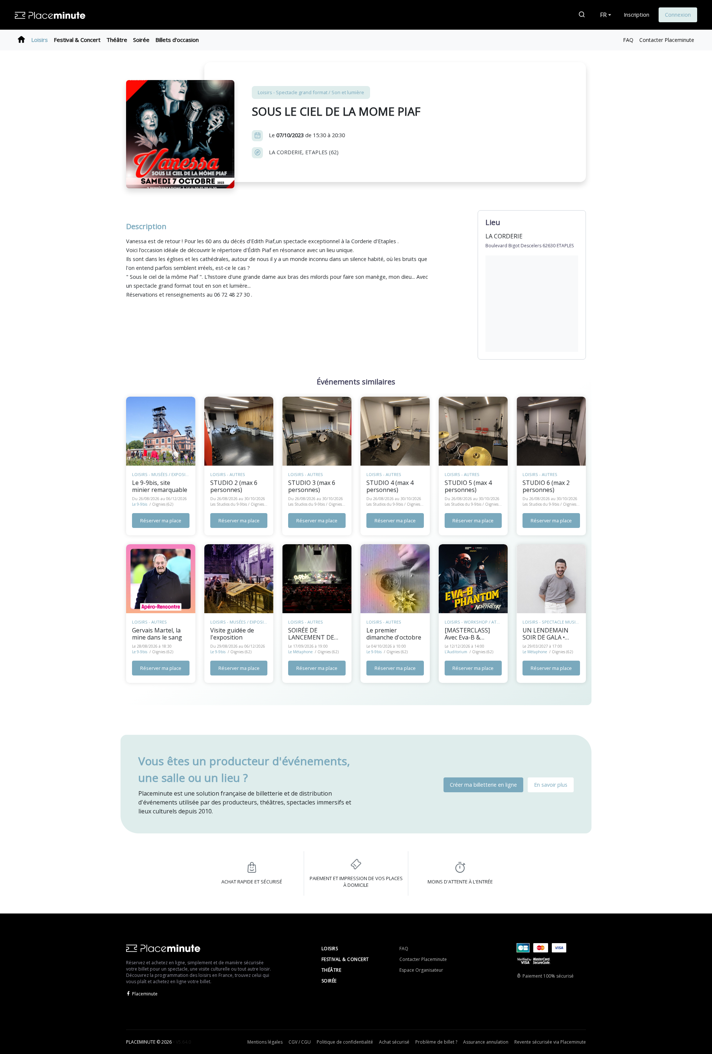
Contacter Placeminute (666, 39)
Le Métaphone (300, 651)
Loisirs (39, 39)
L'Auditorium (456, 651)
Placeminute (145, 994)
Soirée (141, 39)
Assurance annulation (485, 1042)
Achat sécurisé (394, 1042)
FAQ (628, 39)
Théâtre (116, 39)
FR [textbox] (603, 15)
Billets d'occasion (177, 39)
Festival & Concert (77, 39)
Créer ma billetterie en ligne (483, 784)
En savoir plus (550, 784)
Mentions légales (265, 1042)
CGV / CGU (300, 1042)
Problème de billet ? (436, 1042)
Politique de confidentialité (345, 1042)
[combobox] (604, 15)
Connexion (678, 14)
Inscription (636, 14)
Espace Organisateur (421, 970)
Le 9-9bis (139, 504)
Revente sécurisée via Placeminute (550, 1042)
